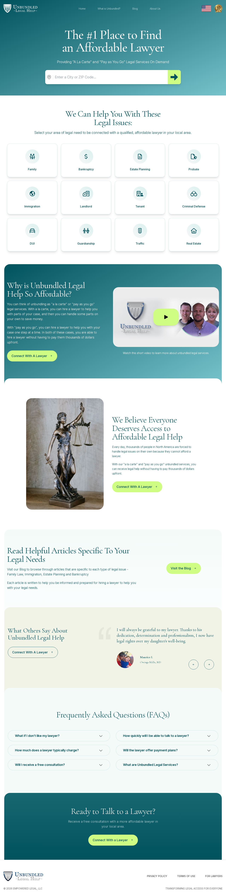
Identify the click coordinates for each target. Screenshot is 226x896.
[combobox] (110, 77)
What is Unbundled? (109, 8)
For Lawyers (213, 876)
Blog (135, 8)
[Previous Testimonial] (193, 664)
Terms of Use (186, 876)
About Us (155, 8)
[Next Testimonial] (209, 664)
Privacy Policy (157, 876)
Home (82, 8)
